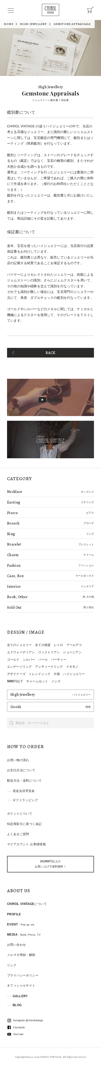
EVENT (21, 924)
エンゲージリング (19, 666)
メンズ (55, 681)
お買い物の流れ (18, 760)
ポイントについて (19, 813)
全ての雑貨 (42, 645)
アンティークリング (49, 666)
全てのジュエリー (19, 645)
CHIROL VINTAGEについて (27, 904)
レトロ (58, 645)
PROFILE (14, 914)
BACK (50, 352)
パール (42, 659)
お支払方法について (21, 770)
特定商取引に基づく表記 (24, 824)
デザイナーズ (16, 674)
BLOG (17, 1005)
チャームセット (37, 681)
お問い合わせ (16, 944)
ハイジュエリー (74, 674)
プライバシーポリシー (23, 975)
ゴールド (13, 659)
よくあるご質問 (18, 834)
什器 (57, 674)
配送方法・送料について (24, 780)
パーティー (58, 659)
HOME (8, 24)
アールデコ (74, 645)
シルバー (29, 659)
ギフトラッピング (25, 800)
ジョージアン (72, 652)
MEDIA (23, 934)
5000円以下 (15, 681)
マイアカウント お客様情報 (26, 844)
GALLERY (20, 996)
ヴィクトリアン (49, 652)
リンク (11, 965)
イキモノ (72, 666)
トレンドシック (39, 674)
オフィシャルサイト (21, 985)
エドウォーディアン (21, 652)
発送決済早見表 (24, 791)
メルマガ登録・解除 (21, 955)
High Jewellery (33, 24)
